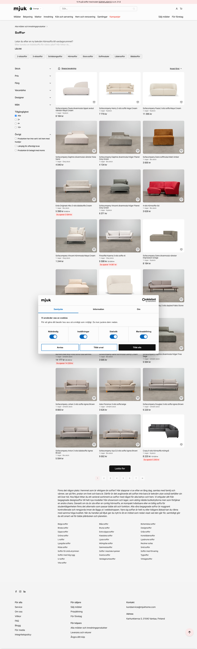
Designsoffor (146, 528)
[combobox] (98, 8)
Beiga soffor (63, 524)
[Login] (177, 9)
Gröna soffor (63, 535)
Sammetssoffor (105, 547)
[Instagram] (20, 591)
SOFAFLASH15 (105, 2)
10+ (19, 127)
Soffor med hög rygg (66, 555)
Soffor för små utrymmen (68, 551)
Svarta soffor (104, 555)
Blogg (18, 625)
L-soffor (61, 539)
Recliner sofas (147, 543)
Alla (19, 115)
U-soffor (61, 559)
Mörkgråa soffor (106, 543)
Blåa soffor (103, 524)
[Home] (20, 8)
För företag (76, 616)
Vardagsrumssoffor (107, 559)
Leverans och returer (81, 632)
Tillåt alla (137, 347)
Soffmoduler (104, 56)
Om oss (18, 611)
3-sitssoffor (38, 56)
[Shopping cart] (181, 9)
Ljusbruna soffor (148, 539)
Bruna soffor (104, 528)
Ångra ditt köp (78, 637)
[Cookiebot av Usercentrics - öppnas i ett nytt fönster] (144, 300)
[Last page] (142, 478)
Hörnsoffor (72, 56)
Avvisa (60, 347)
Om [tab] (138, 309)
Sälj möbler (76, 607)
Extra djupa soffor (106, 532)
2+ (19, 119)
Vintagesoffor (146, 559)
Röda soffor (63, 547)
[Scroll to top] (189, 632)
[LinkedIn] (24, 591)
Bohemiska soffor (148, 524)
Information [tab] (98, 309)
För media (20, 630)
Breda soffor (63, 528)
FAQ (17, 621)
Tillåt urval (98, 347)
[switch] (83, 337)
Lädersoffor (120, 56)
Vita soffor (62, 563)
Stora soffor (88, 56)
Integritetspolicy (23, 634)
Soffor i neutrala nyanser (109, 551)
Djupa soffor (63, 532)
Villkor (18, 616)
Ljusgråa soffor (64, 543)
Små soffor (145, 547)
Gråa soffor (145, 532)
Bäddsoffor (135, 56)
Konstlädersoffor (148, 535)
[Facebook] (16, 591)
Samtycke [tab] (58, 309)
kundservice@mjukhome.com (141, 607)
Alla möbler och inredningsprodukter (30, 26)
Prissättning (77, 611)
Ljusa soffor (104, 539)
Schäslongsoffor (55, 56)
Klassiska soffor (105, 535)
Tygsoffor (145, 555)
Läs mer (18, 48)
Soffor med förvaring (149, 551)
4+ (19, 123)
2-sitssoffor (22, 56)
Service (18, 607)
